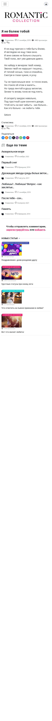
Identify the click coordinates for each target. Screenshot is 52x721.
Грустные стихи (10, 35)
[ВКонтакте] (3, 137)
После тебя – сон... (12, 198)
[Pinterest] (27, 137)
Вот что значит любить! (13, 332)
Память (6, 209)
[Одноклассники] (6, 137)
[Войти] (46, 4)
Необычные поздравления (15, 243)
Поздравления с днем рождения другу (19, 260)
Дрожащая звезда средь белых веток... (25, 173)
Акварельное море (13, 151)
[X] (13, 137)
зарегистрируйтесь (17, 229)
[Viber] (17, 137)
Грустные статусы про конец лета (17, 284)
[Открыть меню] (5, 3)
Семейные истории (12, 315)
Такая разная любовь (13, 291)
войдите (40, 229)
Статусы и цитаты (11, 267)
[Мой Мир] (24, 137)
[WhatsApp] (20, 137)
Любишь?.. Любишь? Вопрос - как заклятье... (22, 185)
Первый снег (9, 162)
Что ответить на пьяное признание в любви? (23, 308)
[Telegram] (10, 137)
